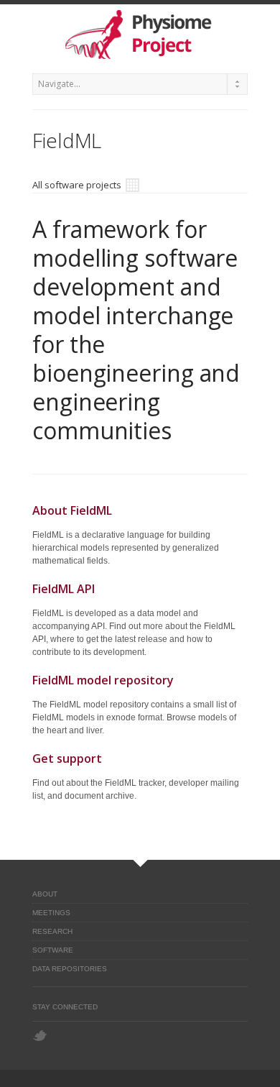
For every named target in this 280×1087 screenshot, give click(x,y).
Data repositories (69, 969)
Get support (67, 758)
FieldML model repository (103, 680)
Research (52, 931)
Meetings (51, 913)
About (44, 894)
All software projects (77, 184)
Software (52, 950)
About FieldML (72, 510)
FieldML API (63, 589)
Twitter (39, 1035)
